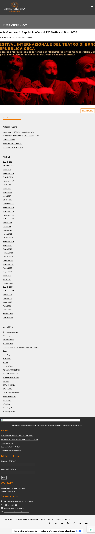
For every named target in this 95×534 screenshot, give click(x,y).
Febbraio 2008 (8, 313)
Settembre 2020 (8, 173)
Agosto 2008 (7, 294)
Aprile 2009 (7, 275)
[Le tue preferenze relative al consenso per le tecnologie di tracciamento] (91, 530)
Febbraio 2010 (8, 253)
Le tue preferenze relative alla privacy (58, 531)
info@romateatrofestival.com (14, 508)
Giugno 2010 (7, 249)
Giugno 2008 (7, 298)
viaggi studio (7, 400)
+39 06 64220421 (10, 505)
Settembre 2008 (8, 291)
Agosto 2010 (7, 245)
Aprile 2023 (7, 169)
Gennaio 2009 (8, 287)
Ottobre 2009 (8, 260)
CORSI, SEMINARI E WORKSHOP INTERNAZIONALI (21, 347)
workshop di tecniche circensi (13, 147)
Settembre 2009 (8, 264)
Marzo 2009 (7, 279)
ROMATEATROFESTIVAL (11, 370)
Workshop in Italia (9, 412)
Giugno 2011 (7, 230)
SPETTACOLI (7, 389)
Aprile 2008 (7, 306)
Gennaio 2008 (8, 317)
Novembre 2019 (8, 181)
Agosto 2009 (7, 268)
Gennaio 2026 (8, 162)
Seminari (6, 381)
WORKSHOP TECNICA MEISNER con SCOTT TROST (21, 136)
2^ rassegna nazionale (10, 336)
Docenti (5, 351)
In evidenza (7, 358)
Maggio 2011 (7, 234)
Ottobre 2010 (8, 238)
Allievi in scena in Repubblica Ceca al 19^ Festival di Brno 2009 (38, 32)
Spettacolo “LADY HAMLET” (12, 143)
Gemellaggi (6, 355)
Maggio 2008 (7, 302)
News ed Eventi (7, 37)
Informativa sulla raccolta (25, 531)
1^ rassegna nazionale (10, 332)
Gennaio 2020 (8, 177)
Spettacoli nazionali (9, 396)
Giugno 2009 (7, 272)
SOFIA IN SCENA (9, 385)
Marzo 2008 (7, 310)
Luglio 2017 (7, 196)
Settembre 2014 (8, 207)
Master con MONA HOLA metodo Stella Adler (18, 132)
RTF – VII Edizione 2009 (11, 377)
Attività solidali (8, 343)
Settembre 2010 (8, 241)
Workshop (6, 404)
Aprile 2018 (7, 188)
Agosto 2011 (7, 222)
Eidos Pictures (65, 519)
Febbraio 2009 (8, 283)
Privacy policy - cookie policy (46, 519)
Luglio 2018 (7, 185)
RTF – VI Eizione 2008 (10, 374)
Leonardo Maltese (9, 139)
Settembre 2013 (8, 211)
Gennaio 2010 (8, 257)
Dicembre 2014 (8, 203)
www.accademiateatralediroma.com (16, 512)
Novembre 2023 (8, 166)
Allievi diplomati (8, 339)
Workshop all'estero (10, 408)
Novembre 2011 (8, 215)
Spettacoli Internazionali (22, 37)
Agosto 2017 (7, 192)
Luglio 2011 (7, 226)
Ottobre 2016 (8, 200)
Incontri (5, 362)
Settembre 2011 (8, 219)
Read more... (87, 111)
